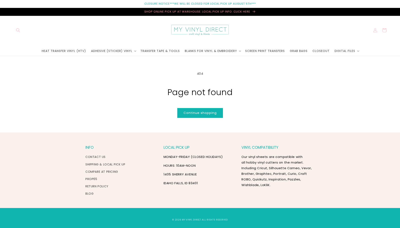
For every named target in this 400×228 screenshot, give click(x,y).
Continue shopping (200, 113)
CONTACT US (95, 157)
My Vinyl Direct (191, 219)
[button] (18, 30)
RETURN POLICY (97, 186)
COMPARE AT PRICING (101, 172)
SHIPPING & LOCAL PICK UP (105, 164)
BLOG (89, 193)
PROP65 (91, 179)
